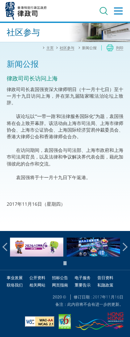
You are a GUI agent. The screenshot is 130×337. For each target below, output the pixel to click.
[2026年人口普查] (36, 255)
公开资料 (37, 278)
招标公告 (60, 278)
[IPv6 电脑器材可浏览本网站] (65, 322)
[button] (7, 247)
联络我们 (15, 285)
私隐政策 (105, 285)
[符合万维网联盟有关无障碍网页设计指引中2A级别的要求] (39, 322)
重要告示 (83, 285)
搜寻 (104, 11)
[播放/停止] (65, 263)
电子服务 (83, 278)
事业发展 (15, 278)
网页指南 (60, 285)
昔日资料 (105, 278)
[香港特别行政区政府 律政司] (26, 11)
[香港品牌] (99, 322)
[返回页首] (121, 222)
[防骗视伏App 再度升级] (93, 255)
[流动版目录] (118, 11)
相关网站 (37, 285)
